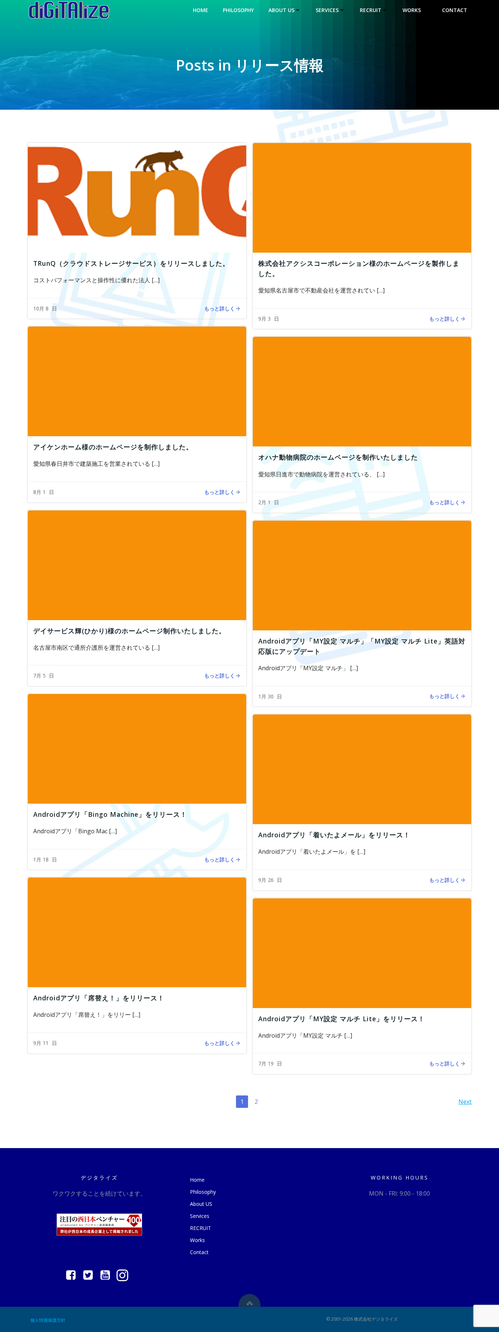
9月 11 (41, 1042)
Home (200, 10)
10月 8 (41, 308)
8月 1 (39, 491)
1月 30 (266, 696)
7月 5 (39, 675)
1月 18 (41, 859)
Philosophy (238, 10)
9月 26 (266, 879)
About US (281, 10)
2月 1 (264, 502)
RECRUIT (370, 10)
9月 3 (264, 318)
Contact (454, 10)
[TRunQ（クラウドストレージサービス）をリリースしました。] (137, 197)
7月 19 (266, 1063)
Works (412, 10)
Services (327, 10)
